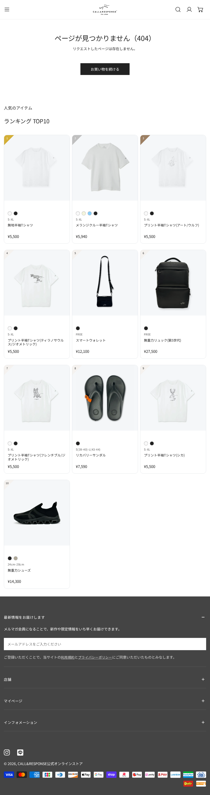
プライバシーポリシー (95, 657)
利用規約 (68, 657)
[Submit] (199, 644)
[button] (200, 9)
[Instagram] (7, 752)
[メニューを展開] (7, 9)
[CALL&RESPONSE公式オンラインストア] (105, 9)
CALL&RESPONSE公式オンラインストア (50, 763)
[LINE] (20, 752)
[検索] (178, 9)
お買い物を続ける (105, 69)
